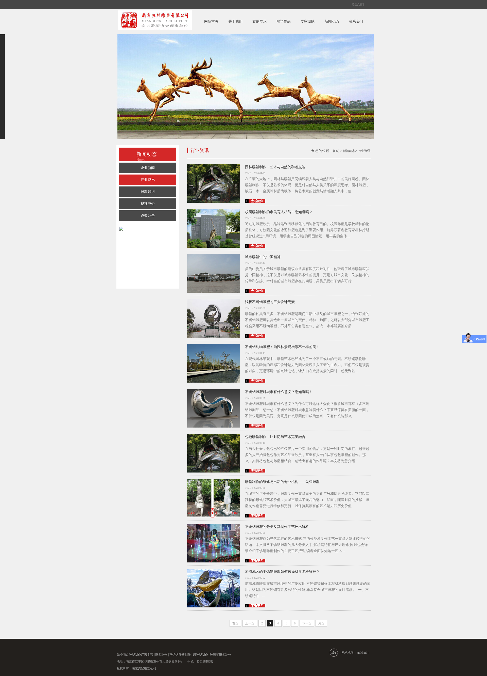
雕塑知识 (148, 192)
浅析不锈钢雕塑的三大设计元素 (270, 302)
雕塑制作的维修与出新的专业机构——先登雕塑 (282, 482)
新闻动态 (332, 21)
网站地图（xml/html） (355, 652)
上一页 (249, 623)
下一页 (306, 623)
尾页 (321, 623)
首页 (336, 151)
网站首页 (211, 21)
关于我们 (235, 21)
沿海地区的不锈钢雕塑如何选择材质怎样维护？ (282, 572)
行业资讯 (148, 180)
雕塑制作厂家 (138, 654)
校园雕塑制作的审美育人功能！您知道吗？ (278, 212)
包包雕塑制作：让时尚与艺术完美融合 (275, 437)
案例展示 (259, 21)
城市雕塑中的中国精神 (263, 257)
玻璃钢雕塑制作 (220, 654)
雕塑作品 (283, 21)
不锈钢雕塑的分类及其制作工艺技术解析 (277, 527)
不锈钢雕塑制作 (180, 654)
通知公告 (148, 215)
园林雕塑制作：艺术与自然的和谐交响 (275, 167)
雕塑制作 (161, 654)
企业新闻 (148, 168)
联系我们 (358, 4)
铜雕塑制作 (200, 654)
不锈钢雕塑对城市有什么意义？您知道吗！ (278, 392)
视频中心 (148, 204)
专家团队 (308, 21)
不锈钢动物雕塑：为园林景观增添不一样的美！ (282, 347)
